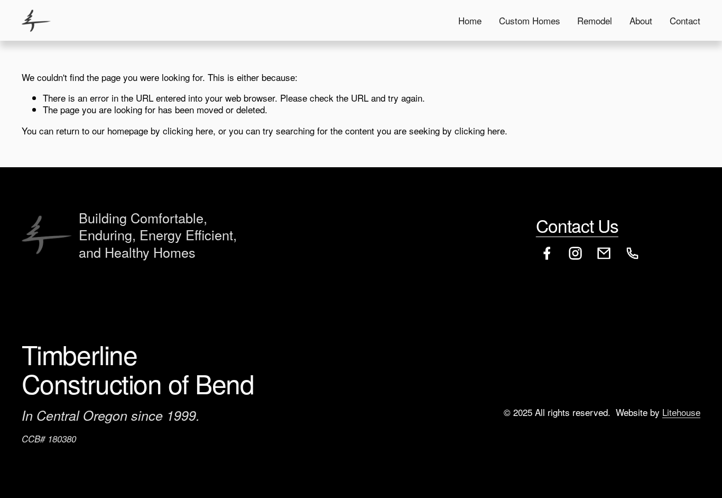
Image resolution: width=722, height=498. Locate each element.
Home (470, 20)
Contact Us (577, 225)
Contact (685, 20)
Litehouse (681, 412)
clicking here (188, 130)
